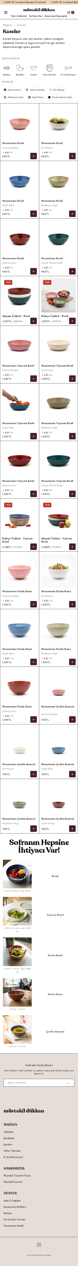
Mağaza (7, 25)
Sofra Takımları (12, 1150)
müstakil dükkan (39, 10)
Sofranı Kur (35, 16)
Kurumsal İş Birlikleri (15, 1206)
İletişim (8, 1213)
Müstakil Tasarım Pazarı (17, 1175)
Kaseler (8, 1144)
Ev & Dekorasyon (13, 1157)
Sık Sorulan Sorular (14, 1219)
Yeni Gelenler (19, 16)
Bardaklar (9, 1138)
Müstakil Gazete (13, 1181)
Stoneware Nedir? (14, 1225)
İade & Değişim (12, 1200)
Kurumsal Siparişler (56, 16)
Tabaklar (9, 1131)
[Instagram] (39, 1245)
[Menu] (5, 12)
